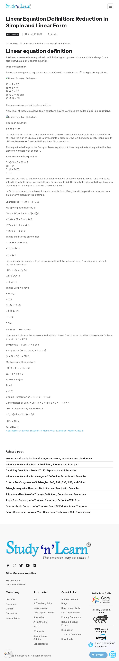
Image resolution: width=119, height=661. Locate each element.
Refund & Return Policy (69, 623)
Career (9, 608)
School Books (41, 643)
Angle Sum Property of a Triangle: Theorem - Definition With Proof (43, 500)
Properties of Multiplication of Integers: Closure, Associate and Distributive (49, 458)
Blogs (64, 603)
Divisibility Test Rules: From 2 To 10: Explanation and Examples (41, 470)
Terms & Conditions (71, 634)
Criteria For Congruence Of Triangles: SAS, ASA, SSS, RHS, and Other (45, 482)
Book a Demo (13, 618)
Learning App (40, 608)
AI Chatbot (39, 617)
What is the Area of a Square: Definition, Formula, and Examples (42, 464)
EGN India (39, 631)
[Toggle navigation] (110, 6)
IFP (35, 599)
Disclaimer (67, 629)
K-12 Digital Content (44, 612)
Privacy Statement (71, 617)
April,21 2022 (34, 34)
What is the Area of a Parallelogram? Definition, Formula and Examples (46, 476)
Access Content (69, 599)
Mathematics (12, 34)
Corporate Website (15, 584)
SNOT (37, 626)
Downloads (67, 639)
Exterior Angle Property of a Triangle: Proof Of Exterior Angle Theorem (46, 506)
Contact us (11, 613)
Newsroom (11, 604)
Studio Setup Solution (40, 638)
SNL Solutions (13, 580)
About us (10, 599)
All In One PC (40, 621)
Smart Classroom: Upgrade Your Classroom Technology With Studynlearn (48, 512)
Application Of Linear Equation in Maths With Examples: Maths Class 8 (44, 430)
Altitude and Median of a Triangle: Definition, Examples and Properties (46, 494)
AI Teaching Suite (43, 603)
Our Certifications (70, 612)
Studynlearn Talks (70, 608)
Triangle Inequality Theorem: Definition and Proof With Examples (43, 488)
